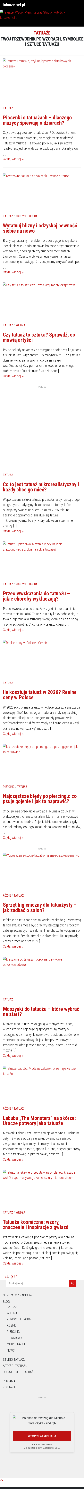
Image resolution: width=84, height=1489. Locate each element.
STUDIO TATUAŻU (14, 1359)
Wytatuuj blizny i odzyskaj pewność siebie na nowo (40, 228)
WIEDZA (12, 1313)
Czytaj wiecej (12, 159)
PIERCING (13, 1332)
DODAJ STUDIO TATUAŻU (19, 1372)
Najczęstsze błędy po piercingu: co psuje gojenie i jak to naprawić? (40, 798)
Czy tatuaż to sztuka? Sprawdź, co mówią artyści (39, 337)
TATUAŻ (12, 1307)
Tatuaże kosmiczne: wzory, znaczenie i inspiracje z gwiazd (35, 1224)
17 (15, 1276)
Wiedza (20, 325)
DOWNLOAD (14, 1338)
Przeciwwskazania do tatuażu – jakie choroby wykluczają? (36, 596)
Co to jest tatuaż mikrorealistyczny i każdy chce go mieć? (41, 487)
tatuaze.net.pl (14, 4)
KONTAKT (9, 1387)
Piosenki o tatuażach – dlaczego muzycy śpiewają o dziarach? (37, 120)
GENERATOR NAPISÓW (17, 1295)
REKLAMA (9, 1381)
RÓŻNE (11, 1325)
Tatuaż (8, 108)
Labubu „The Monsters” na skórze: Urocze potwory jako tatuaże (39, 1120)
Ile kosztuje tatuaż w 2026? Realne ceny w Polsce (40, 695)
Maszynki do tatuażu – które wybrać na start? (41, 1011)
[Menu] (79, 5)
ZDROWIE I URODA (19, 1319)
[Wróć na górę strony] (2, 1480)
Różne (7, 895)
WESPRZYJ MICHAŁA (42, 1436)
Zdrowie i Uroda (27, 216)
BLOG (6, 1301)
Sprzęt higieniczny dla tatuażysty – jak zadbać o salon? (40, 907)
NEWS (11, 1350)
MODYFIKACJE (16, 1344)
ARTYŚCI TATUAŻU (15, 1366)
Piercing (8, 787)
